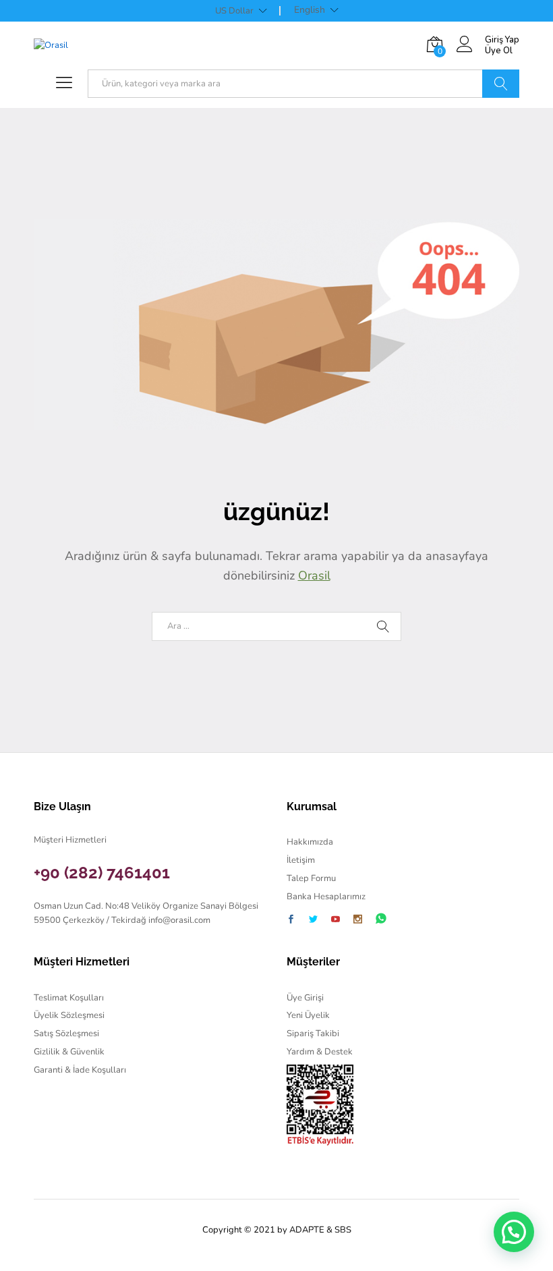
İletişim (301, 860)
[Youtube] (335, 920)
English (309, 10)
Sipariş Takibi (313, 1033)
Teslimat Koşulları (69, 998)
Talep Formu (311, 878)
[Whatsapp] (381, 919)
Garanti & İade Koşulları (80, 1070)
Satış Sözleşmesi (66, 1033)
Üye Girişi (305, 998)
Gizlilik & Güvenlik (69, 1052)
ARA (500, 83)
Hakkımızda (310, 842)
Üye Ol (499, 51)
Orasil (314, 575)
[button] (514, 1232)
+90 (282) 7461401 (102, 872)
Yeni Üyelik (308, 1015)
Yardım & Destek (320, 1052)
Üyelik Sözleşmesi (69, 1015)
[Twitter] (313, 920)
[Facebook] (291, 920)
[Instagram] (358, 920)
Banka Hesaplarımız (326, 897)
